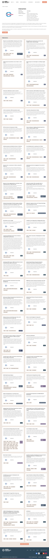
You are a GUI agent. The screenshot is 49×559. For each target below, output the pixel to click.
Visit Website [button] (5, 32)
